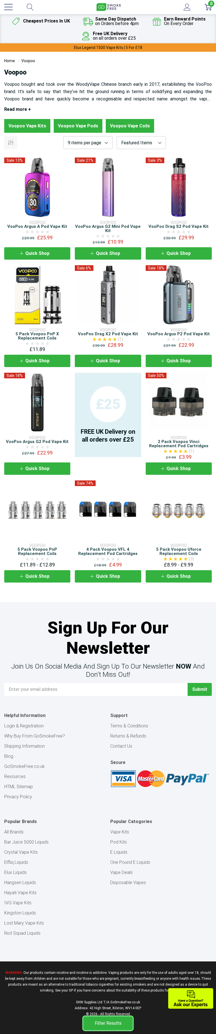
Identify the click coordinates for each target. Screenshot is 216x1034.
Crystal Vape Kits (21, 852)
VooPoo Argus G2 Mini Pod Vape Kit (108, 228)
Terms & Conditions (129, 726)
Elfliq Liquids (16, 862)
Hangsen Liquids (20, 882)
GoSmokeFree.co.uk (24, 766)
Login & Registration (24, 726)
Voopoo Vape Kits (27, 126)
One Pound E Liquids (130, 862)
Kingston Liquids (20, 913)
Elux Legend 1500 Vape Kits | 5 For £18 (108, 47)
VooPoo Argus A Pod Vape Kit (37, 226)
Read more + (17, 109)
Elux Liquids (15, 872)
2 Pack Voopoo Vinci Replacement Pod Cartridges (178, 443)
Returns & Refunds (128, 736)
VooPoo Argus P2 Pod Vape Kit (178, 333)
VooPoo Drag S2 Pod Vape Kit (178, 226)
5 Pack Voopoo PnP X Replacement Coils (37, 336)
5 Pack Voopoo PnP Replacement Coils (37, 551)
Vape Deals (121, 872)
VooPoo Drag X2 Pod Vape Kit (108, 333)
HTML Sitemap (18, 786)
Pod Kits (118, 842)
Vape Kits (119, 832)
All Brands (14, 832)
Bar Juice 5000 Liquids (26, 842)
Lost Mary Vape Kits (24, 923)
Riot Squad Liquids (22, 933)
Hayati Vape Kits (20, 892)
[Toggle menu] (8, 7)
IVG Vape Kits (18, 902)
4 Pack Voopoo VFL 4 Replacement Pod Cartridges (108, 551)
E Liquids (118, 852)
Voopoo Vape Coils (130, 126)
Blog (8, 756)
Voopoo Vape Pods (78, 126)
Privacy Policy (18, 796)
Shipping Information (24, 746)
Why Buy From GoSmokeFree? (34, 736)
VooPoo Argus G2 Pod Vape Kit (37, 441)
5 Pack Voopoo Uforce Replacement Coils (178, 551)
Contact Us (121, 746)
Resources (15, 776)
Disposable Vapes (128, 882)
